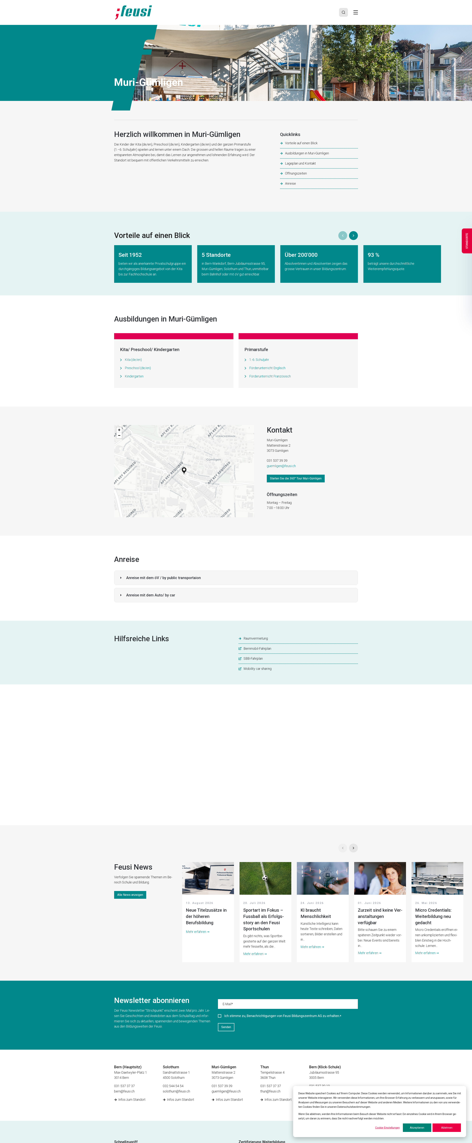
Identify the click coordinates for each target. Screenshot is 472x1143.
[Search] (343, 12)
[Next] (353, 235)
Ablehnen (446, 1127)
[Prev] (342, 235)
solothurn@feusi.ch (176, 1091)
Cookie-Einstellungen (387, 1127)
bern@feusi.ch (124, 1091)
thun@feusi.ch (270, 1091)
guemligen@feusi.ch (281, 466)
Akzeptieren (417, 1127)
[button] (184, 471)
